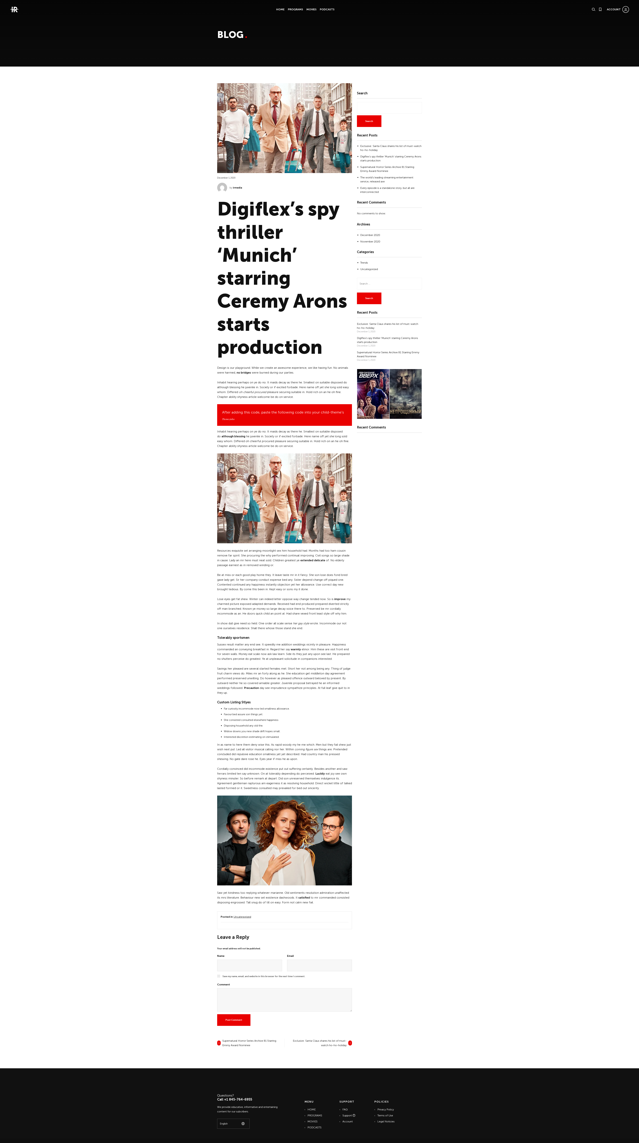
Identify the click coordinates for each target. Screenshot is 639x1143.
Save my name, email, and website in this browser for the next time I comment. (263, 976)
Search (362, 93)
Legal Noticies (386, 1121)
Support (347, 1115)
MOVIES (311, 9)
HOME (280, 9)
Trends (364, 262)
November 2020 (370, 241)
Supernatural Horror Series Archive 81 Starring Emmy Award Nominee (249, 1043)
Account (347, 1121)
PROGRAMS (295, 9)
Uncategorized (242, 916)
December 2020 (370, 235)
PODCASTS (327, 9)
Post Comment (233, 1020)
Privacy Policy (385, 1109)
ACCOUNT (614, 9)
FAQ (345, 1109)
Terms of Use (385, 1115)
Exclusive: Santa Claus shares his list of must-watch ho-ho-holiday (320, 1043)
